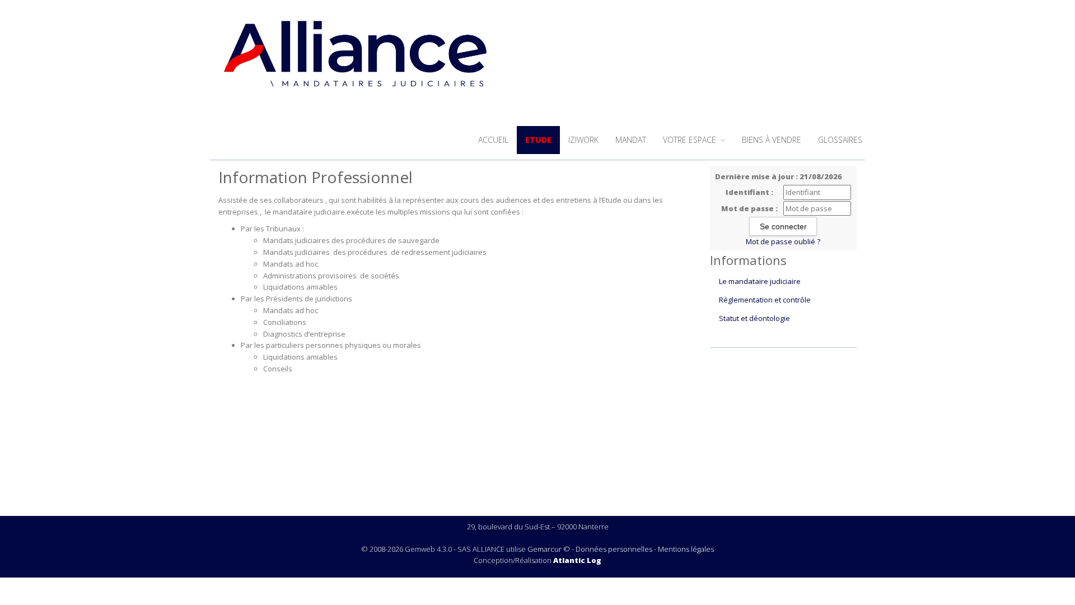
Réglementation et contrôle (765, 300)
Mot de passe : (749, 208)
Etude (538, 139)
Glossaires (840, 139)
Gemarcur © (548, 549)
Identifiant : (749, 192)
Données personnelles (614, 549)
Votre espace (690, 139)
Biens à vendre (771, 139)
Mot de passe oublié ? (783, 241)
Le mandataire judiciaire (760, 281)
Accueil (493, 139)
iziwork (583, 139)
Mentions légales (686, 549)
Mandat (630, 139)
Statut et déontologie (754, 318)
